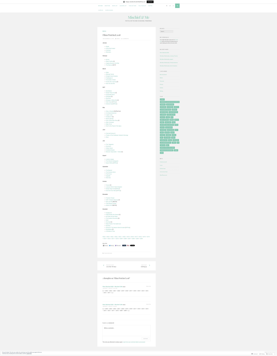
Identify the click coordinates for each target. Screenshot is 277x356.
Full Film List (142, 5)
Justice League (110, 159)
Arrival (107, 59)
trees (174, 142)
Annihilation (109, 91)
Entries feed (162, 168)
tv (178, 142)
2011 (113, 238)
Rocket (162, 135)
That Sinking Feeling (111, 203)
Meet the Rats (164, 119)
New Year (168, 122)
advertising (170, 104)
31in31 (162, 99)
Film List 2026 (132, 5)
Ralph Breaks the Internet (112, 214)
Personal (162, 81)
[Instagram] (166, 6)
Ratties (150, 5)
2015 (144, 236)
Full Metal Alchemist (111, 113)
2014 (148, 236)
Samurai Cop (109, 104)
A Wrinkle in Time (110, 231)
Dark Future (109, 102)
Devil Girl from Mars (111, 190)
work (175, 150)
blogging (170, 107)
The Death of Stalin (111, 80)
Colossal (108, 50)
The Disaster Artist (111, 172)
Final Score (109, 174)
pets (176, 124)
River (172, 132)
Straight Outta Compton (112, 76)
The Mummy (109, 65)
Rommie (168, 135)
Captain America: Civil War (112, 63)
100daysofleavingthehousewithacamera (172, 102)
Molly (176, 119)
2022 (116, 236)
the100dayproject (166, 142)
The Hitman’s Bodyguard (112, 161)
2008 (125, 238)
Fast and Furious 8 (110, 133)
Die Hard (108, 222)
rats (162, 132)
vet (168, 145)
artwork (163, 107)
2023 (112, 236)
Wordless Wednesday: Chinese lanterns (169, 62)
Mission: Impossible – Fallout (113, 151)
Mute (107, 72)
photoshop (169, 127)
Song (173, 137)
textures (175, 140)
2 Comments (125, 38)
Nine (173, 122)
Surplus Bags (109, 10)
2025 (104, 236)
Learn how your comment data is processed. (134, 342)
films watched (108, 253)
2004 (141, 238)
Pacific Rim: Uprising (111, 81)
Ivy (172, 117)
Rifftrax (114, 102)
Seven (173, 135)
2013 (105, 238)
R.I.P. (176, 129)
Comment (145, 338)
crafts (176, 107)
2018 (132, 236)
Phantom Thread (110, 198)
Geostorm (108, 146)
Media (104, 31)
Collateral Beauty (110, 150)
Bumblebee (109, 229)
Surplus (100, 10)
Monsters (108, 52)
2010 (117, 238)
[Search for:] (166, 31)
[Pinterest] (173, 6)
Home (101, 5)
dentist (174, 109)
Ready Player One (110, 92)
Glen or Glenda (109, 111)
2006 (133, 238)
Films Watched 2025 (164, 52)
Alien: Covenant (110, 122)
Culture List (123, 5)
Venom (108, 185)
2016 (140, 236)
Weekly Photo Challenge (167, 147)
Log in (161, 165)
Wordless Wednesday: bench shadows (168, 65)
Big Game (108, 98)
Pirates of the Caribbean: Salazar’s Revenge (117, 135)
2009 (121, 238)
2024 (108, 236)
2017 (136, 236)
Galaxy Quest (109, 148)
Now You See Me (110, 83)
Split (107, 220)
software (167, 137)
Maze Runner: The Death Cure (113, 223)
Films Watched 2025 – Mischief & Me (113, 286)
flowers (163, 114)
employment (164, 112)
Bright (107, 46)
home (167, 117)
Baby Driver (109, 124)
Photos (161, 84)
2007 (129, 238)
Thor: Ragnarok (109, 144)
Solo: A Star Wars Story (112, 120)
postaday (163, 129)
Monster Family (110, 74)
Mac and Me (109, 201)
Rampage (108, 96)
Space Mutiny (109, 163)
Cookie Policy (29, 353)
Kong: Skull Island (110, 48)
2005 (137, 238)
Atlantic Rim (109, 205)
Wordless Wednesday (167, 150)
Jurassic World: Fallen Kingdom (114, 187)
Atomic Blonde (109, 118)
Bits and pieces (163, 74)
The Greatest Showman (112, 218)
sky (162, 137)
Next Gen (108, 177)
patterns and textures (167, 124)
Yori (162, 152)
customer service (165, 109)
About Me (107, 5)
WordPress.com (163, 175)
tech (170, 140)
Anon (107, 137)
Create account (163, 162)
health (162, 117)
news (162, 122)
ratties (167, 132)
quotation (170, 129)
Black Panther (109, 61)
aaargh (163, 104)
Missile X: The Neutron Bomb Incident (115, 227)
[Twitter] (170, 6)
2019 (128, 236)
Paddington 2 (109, 78)
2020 (124, 236)
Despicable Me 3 (110, 94)
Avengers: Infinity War (111, 100)
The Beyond (109, 170)
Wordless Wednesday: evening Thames (169, 56)
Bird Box (108, 225)
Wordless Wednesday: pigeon (166, 59)
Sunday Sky (164, 140)
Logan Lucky (109, 115)
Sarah (118, 38)
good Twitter (171, 114)
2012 (109, 238)
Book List (114, 5)
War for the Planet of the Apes (113, 126)
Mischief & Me (138, 17)
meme (171, 119)
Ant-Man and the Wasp (111, 216)
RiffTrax (128, 227)
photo (162, 127)
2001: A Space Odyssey (112, 200)
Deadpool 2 (109, 116)
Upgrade (108, 176)
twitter (163, 145)
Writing (161, 91)
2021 (120, 236)
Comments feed (163, 171)
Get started (150, 1)
